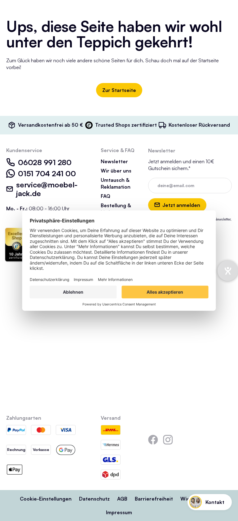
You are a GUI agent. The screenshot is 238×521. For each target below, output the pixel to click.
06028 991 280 (45, 162)
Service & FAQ (117, 150)
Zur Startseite (119, 90)
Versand (111, 418)
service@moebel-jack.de (46, 189)
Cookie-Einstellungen (46, 499)
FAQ (105, 196)
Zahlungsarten (23, 418)
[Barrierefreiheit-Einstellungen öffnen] (228, 270)
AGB (122, 499)
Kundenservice (24, 150)
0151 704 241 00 (47, 173)
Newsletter (114, 161)
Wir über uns (116, 171)
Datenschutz (94, 499)
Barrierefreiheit (154, 499)
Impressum (119, 512)
